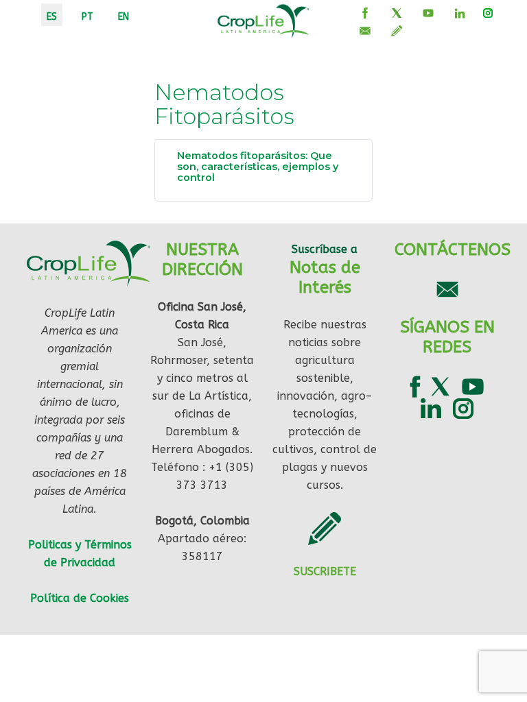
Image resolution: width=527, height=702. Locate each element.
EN (123, 17)
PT (87, 17)
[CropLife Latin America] (263, 20)
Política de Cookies (79, 598)
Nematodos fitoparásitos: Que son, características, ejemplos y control (257, 166)
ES (52, 17)
